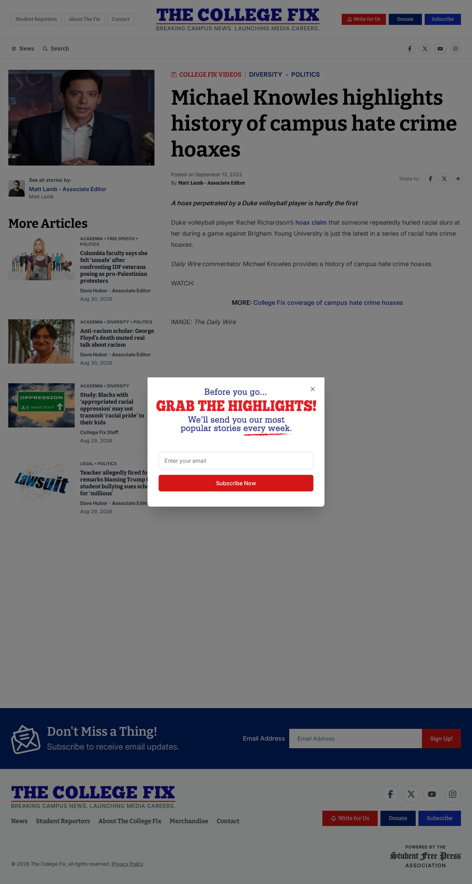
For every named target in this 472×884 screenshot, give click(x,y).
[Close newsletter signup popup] (312, 389)
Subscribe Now (236, 483)
